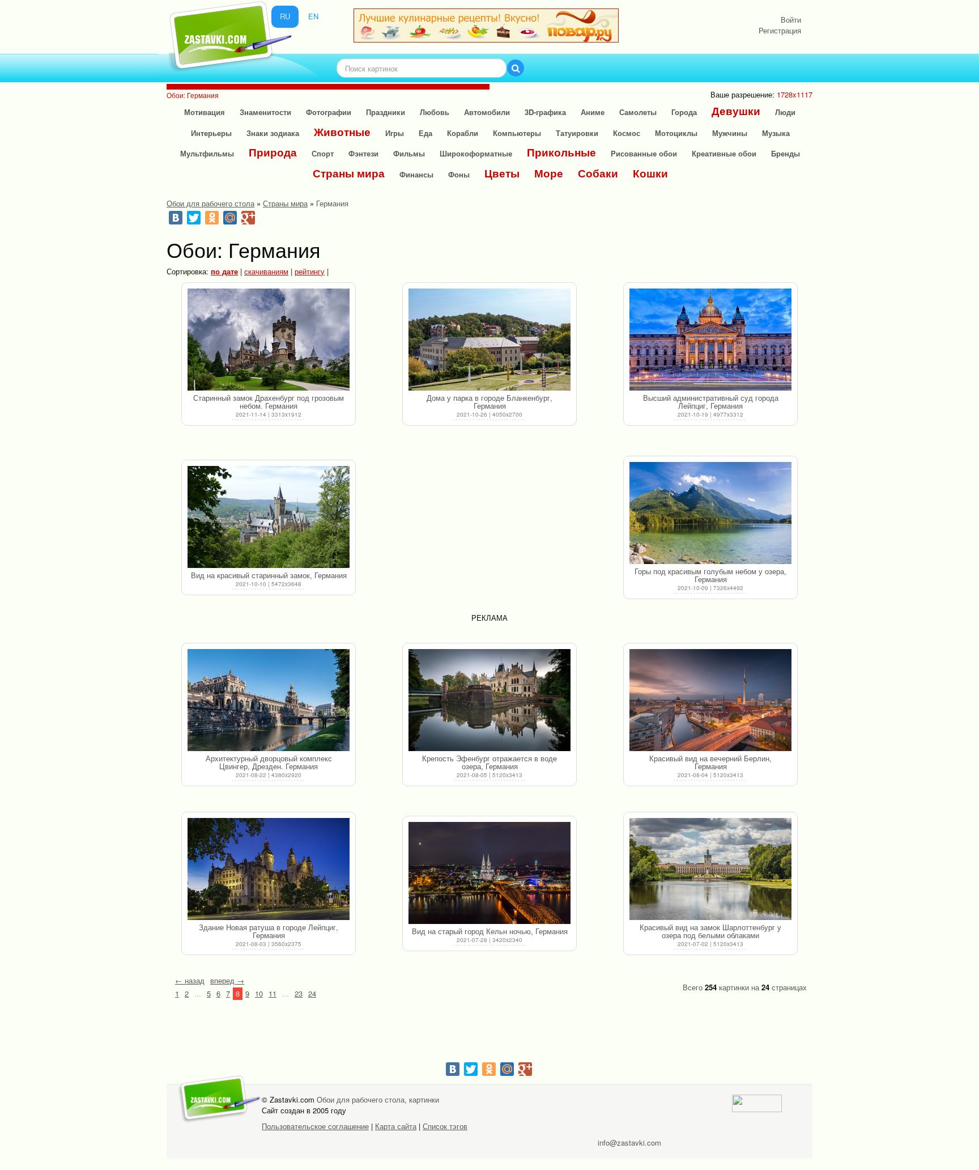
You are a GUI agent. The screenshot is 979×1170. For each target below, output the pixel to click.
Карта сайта (395, 1126)
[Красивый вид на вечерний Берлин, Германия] (710, 700)
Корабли (462, 133)
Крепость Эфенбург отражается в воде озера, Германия (489, 762)
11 (272, 993)
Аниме (593, 112)
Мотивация (204, 112)
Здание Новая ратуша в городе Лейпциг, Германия (268, 931)
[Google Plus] (248, 217)
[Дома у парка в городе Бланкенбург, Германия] (489, 340)
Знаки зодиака (272, 133)
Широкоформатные (476, 153)
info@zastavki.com (629, 1142)
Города (684, 112)
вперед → (227, 980)
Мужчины (729, 133)
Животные (342, 131)
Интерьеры (211, 133)
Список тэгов (445, 1126)
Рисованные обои (644, 153)
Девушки (736, 110)
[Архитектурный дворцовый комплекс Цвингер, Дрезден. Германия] (269, 700)
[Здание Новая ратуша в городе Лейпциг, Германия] (269, 869)
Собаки (598, 173)
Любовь (434, 112)
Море (548, 173)
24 (312, 993)
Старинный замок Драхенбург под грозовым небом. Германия (268, 401)
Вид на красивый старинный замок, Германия (269, 575)
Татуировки (577, 133)
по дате (224, 271)
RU (285, 16)
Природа (273, 152)
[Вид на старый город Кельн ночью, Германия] (489, 873)
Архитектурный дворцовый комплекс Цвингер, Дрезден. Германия (269, 762)
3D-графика (545, 112)
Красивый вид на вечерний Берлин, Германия (710, 762)
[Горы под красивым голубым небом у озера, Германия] (710, 513)
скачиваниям (266, 271)
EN (313, 16)
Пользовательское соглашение (315, 1126)
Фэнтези (363, 153)
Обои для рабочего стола (210, 203)
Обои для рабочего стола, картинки (378, 1099)
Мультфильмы (207, 153)
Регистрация (780, 30)
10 (259, 993)
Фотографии (328, 112)
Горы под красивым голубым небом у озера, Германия (710, 575)
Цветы (502, 173)
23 (299, 993)
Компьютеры (517, 133)
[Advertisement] (489, 530)
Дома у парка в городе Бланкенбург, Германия (489, 401)
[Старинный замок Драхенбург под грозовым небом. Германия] (269, 340)
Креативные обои (724, 153)
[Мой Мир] (230, 217)
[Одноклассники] (212, 217)
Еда (425, 133)
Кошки (650, 173)
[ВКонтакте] (175, 217)
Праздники (385, 112)
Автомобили (487, 112)
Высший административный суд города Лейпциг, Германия (710, 401)
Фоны (459, 174)
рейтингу (310, 271)
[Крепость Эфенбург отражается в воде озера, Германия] (489, 700)
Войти (791, 19)
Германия (332, 203)
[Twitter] (194, 217)
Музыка (776, 133)
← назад (190, 980)
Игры (394, 133)
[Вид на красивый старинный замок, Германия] (269, 517)
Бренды (785, 153)
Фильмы (409, 153)
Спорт (323, 153)
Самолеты (638, 112)
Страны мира (349, 173)
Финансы (416, 174)
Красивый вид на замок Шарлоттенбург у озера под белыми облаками (710, 931)
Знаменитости (265, 112)
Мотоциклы (676, 133)
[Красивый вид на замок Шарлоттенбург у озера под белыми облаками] (710, 869)
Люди (785, 112)
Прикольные (561, 152)
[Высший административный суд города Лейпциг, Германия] (710, 340)
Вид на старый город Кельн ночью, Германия (490, 931)
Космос (626, 133)
